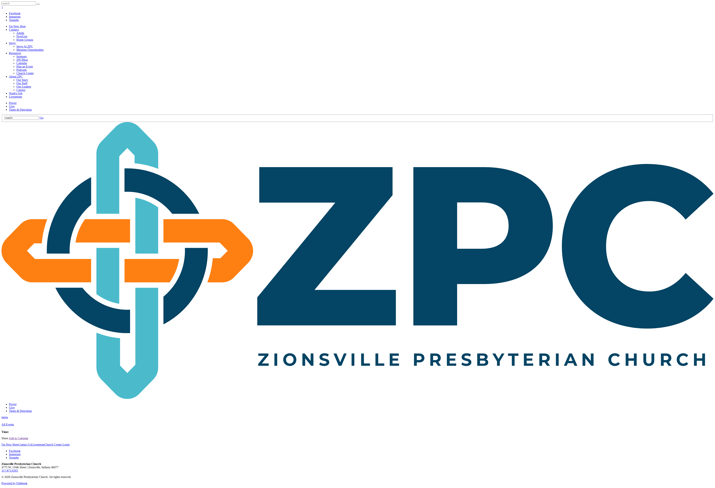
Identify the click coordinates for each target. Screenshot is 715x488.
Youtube (14, 20)
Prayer (13, 103)
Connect (14, 29)
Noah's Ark (15, 93)
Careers (20, 90)
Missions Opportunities (30, 49)
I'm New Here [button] (9, 444)
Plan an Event (24, 66)
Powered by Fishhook (14, 483)
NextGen (21, 36)
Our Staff (21, 83)
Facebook (14, 13)
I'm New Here (17, 26)
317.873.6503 (9, 470)
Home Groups (24, 39)
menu (4, 417)
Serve (12, 43)
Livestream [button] (38, 444)
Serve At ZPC (24, 46)
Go (41, 117)
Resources (15, 53)
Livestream (15, 96)
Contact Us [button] (24, 444)
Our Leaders (23, 86)
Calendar (21, 63)
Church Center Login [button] (57, 444)
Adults (20, 33)
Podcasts (21, 69)
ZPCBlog (22, 59)
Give (12, 106)
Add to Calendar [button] (18, 438)
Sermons (21, 56)
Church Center (25, 73)
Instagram (14, 16)
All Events (7, 424)
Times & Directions (20, 109)
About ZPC (16, 76)
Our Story (22, 79)
